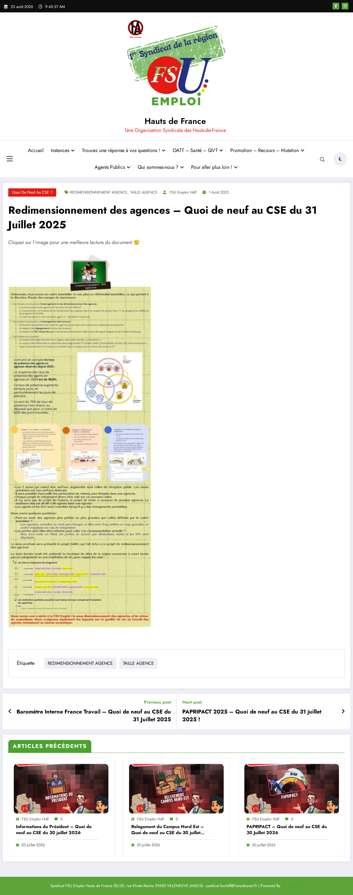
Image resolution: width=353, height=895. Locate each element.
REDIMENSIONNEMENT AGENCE (98, 192)
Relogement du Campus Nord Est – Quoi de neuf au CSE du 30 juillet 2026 (167, 830)
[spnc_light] (340, 159)
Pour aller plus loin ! (211, 167)
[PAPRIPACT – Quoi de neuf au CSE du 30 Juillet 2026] (291, 788)
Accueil (36, 150)
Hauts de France (175, 121)
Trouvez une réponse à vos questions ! (121, 150)
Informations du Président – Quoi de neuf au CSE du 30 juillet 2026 (54, 830)
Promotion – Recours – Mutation (264, 150)
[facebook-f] (336, 6)
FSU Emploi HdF (183, 192)
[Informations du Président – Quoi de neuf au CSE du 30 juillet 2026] (61, 788)
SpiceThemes (292, 885)
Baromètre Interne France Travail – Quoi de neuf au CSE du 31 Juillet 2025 (94, 715)
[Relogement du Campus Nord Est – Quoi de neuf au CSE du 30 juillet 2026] (176, 788)
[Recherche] (322, 160)
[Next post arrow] (343, 711)
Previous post (157, 702)
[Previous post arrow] (10, 711)
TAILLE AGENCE (143, 192)
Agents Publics (110, 167)
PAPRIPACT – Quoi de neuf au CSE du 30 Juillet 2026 (287, 830)
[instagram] (345, 6)
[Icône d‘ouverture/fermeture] (10, 159)
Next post (192, 702)
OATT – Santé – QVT (195, 150)
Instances (60, 150)
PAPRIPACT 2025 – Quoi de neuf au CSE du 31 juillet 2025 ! (251, 715)
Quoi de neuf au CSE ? (32, 192)
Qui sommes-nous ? (158, 167)
